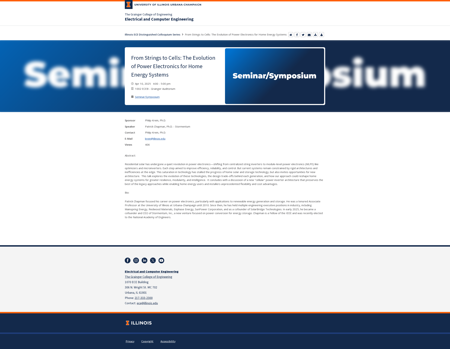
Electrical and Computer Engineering (159, 19)
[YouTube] (161, 260)
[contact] (321, 34)
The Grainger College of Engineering (148, 14)
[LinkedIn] (144, 260)
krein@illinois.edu (155, 138)
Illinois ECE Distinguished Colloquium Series (152, 34)
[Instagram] (136, 260)
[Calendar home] (290, 34)
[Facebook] (296, 34)
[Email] (309, 34)
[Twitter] (303, 34)
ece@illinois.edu (147, 303)
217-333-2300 (144, 298)
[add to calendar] (315, 34)
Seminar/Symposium (147, 97)
